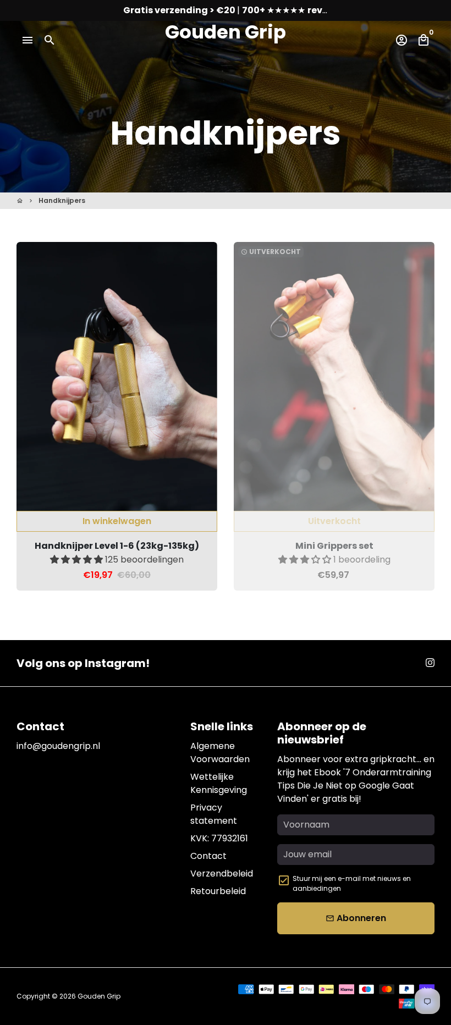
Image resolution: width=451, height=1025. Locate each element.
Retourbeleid (218, 891)
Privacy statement (213, 814)
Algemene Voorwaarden (220, 752)
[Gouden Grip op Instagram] (430, 663)
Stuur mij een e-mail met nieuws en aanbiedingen (352, 883)
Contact (208, 856)
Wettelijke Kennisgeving (218, 783)
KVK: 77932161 (219, 838)
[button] (77, 559)
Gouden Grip (99, 996)
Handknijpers (61, 200)
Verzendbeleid (221, 873)
